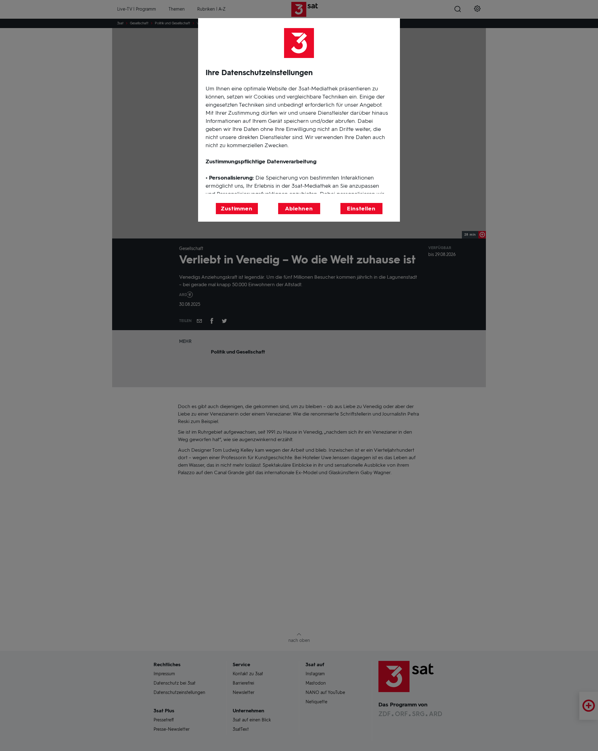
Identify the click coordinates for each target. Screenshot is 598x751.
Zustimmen (237, 208)
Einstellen (361, 208)
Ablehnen (299, 208)
